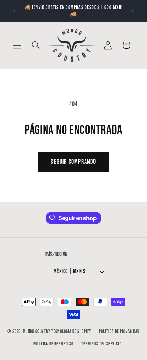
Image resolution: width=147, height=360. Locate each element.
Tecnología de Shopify (71, 331)
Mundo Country (36, 331)
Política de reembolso (53, 344)
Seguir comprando (73, 162)
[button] (17, 45)
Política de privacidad (119, 331)
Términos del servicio (101, 344)
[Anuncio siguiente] (133, 11)
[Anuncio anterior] (14, 11)
